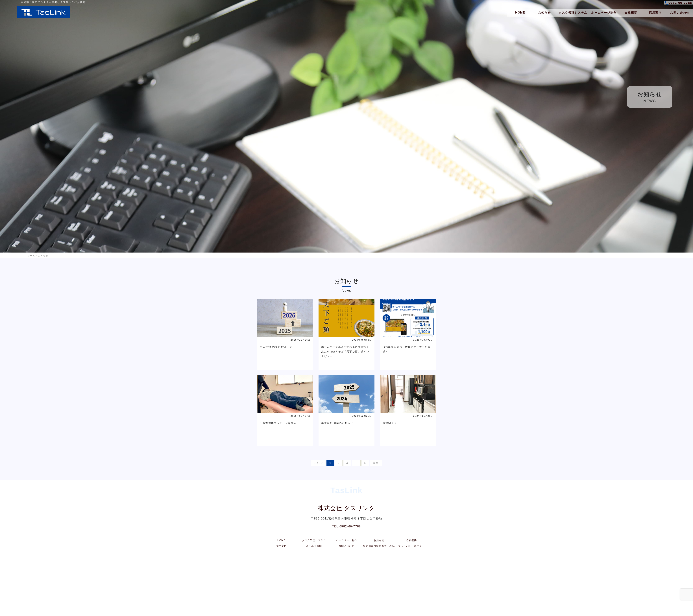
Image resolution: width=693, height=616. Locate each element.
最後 (375, 462)
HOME (520, 12)
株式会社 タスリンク (346, 508)
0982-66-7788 (680, 3)
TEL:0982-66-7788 (346, 526)
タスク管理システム (573, 12)
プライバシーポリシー (411, 546)
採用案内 (655, 12)
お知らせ (544, 12)
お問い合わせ (679, 12)
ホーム (31, 255)
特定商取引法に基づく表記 (379, 546)
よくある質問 (314, 546)
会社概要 (631, 12)
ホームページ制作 (604, 12)
